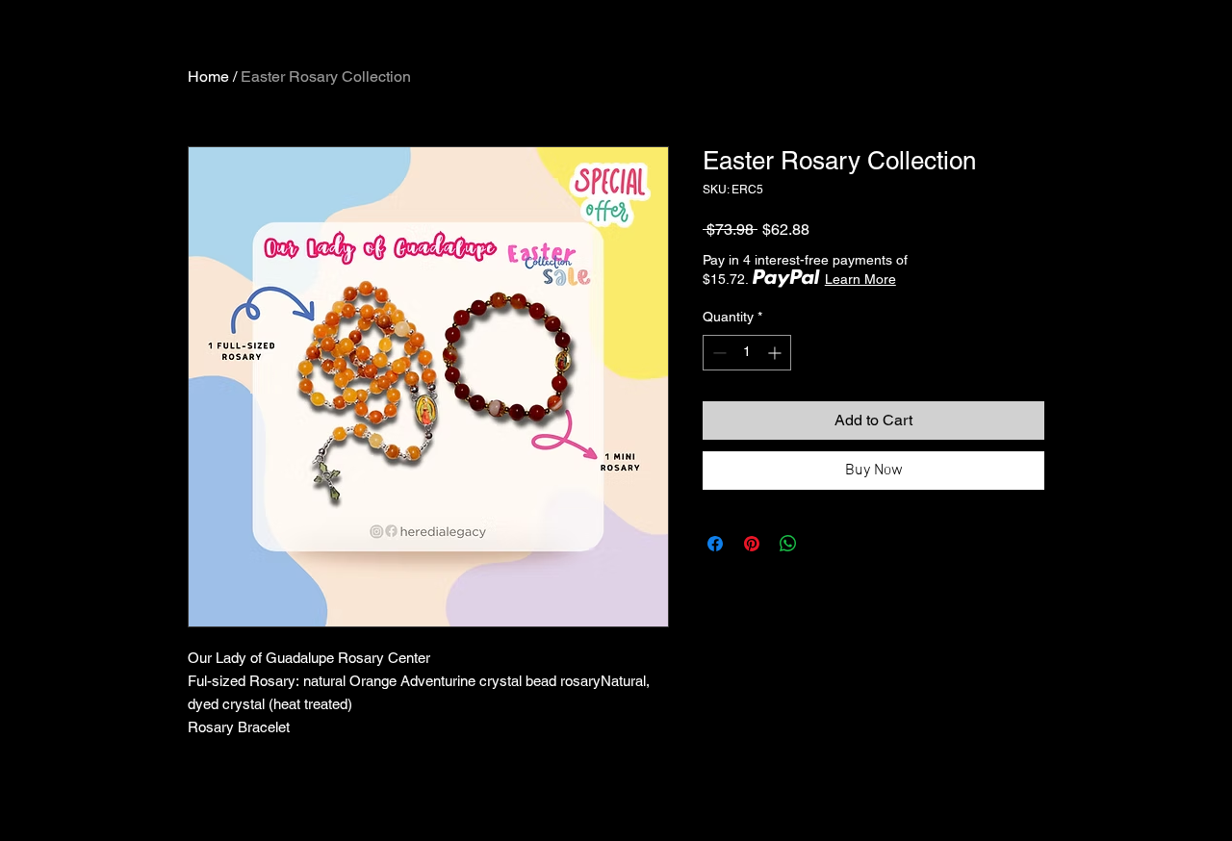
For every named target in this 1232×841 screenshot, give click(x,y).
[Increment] (776, 353)
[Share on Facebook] (715, 543)
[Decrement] (718, 353)
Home (208, 76)
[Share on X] (824, 543)
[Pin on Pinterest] (751, 543)
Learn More (860, 279)
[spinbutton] (747, 353)
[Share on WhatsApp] (788, 543)
